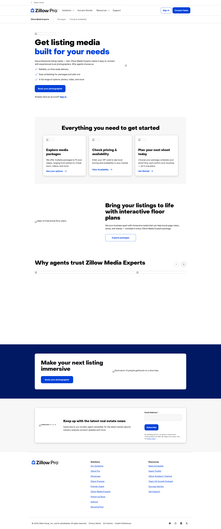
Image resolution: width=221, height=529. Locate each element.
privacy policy (151, 438)
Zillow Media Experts (100, 491)
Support (117, 10)
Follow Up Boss (98, 496)
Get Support (154, 491)
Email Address (151, 412)
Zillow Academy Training (160, 476)
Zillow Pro (95, 471)
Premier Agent (97, 486)
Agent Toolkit (154, 471)
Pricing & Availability (78, 19)
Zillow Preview (97, 481)
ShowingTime (97, 507)
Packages (61, 19)
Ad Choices (108, 523)
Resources (102, 10)
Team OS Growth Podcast (160, 481)
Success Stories (85, 10)
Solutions (66, 10)
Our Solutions (97, 466)
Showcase (95, 476)
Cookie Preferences (123, 523)
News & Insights (155, 466)
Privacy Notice (95, 523)
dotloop (94, 501)
